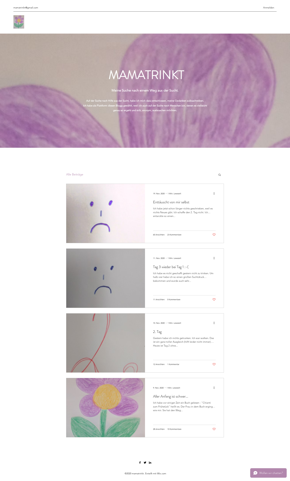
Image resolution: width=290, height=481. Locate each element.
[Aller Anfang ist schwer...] (105, 407)
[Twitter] (145, 462)
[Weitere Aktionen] (215, 193)
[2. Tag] (105, 343)
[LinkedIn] (150, 462)
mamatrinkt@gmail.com (25, 7)
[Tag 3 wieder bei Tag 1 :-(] (105, 278)
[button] (219, 175)
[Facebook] (140, 462)
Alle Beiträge (74, 174)
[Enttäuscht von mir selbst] (105, 213)
